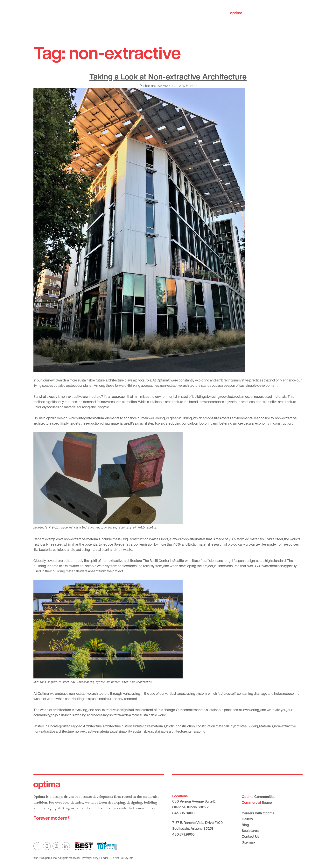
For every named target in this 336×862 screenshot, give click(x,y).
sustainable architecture (169, 731)
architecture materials (149, 726)
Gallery (247, 818)
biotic (170, 726)
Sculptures (250, 830)
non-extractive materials (93, 731)
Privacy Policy (90, 858)
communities (248, 13)
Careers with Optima (258, 813)
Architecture (92, 726)
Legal (104, 858)
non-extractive (285, 726)
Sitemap (248, 842)
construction (185, 726)
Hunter (191, 85)
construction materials (212, 726)
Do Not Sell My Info (122, 858)
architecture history (117, 726)
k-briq (253, 726)
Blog (245, 824)
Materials (266, 726)
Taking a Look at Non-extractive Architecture (168, 76)
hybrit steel (239, 726)
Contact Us (250, 836)
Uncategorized (59, 726)
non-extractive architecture (53, 731)
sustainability (122, 731)
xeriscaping (197, 731)
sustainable (141, 731)
